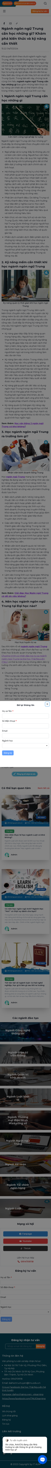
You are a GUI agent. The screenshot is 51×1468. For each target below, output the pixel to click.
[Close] (47, 704)
